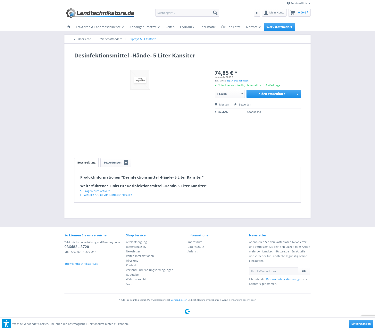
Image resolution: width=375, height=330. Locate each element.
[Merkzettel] (257, 13)
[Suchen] (215, 13)
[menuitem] (297, 3)
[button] (6, 323)
